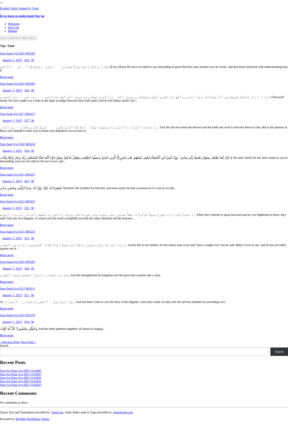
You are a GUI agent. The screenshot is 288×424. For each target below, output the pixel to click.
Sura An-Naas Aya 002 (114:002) (20, 385)
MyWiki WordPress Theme (32, 419)
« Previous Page (10, 342)
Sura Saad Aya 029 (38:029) (17, 53)
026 (26, 90)
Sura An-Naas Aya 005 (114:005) (20, 374)
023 (26, 238)
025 (26, 181)
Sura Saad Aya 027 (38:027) (17, 114)
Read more (7, 77)
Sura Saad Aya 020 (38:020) (17, 262)
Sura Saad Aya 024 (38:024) (17, 144)
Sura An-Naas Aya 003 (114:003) (20, 381)
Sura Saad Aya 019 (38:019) (17, 315)
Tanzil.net (57, 412)
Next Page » (28, 342)
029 (26, 60)
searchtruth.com (123, 412)
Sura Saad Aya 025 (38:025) (17, 174)
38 (32, 60)
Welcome (13, 24)
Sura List (13, 27)
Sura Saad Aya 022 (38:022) (17, 201)
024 (26, 150)
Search (4, 345)
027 (26, 120)
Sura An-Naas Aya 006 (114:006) (20, 370)
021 (26, 295)
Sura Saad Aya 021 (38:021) (17, 288)
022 (26, 208)
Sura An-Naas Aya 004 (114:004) (20, 377)
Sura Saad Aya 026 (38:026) (17, 83)
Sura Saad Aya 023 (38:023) (17, 231)
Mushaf (12, 31)
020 (26, 268)
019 (26, 322)
